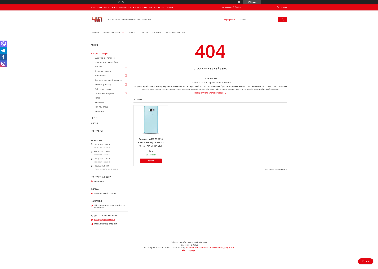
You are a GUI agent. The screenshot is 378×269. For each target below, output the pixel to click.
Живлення (99, 102)
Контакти (157, 32)
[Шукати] (282, 19)
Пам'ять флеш (101, 106)
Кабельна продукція (104, 93)
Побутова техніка (103, 89)
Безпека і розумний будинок (108, 80)
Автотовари (100, 75)
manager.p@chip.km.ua (104, 219)
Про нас (144, 32)
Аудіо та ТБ (100, 66)
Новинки (132, 32)
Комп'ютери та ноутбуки (106, 62)
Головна (95, 32)
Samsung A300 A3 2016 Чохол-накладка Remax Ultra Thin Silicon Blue (151, 142)
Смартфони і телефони (105, 57)
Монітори (99, 111)
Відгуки (94, 123)
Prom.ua (203, 242)
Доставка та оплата (175, 32)
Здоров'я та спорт (103, 71)
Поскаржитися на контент (197, 247)
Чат (368, 261)
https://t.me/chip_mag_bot (105, 224)
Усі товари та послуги (274, 169)
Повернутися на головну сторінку (210, 92)
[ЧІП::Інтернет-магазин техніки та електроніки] (97, 25)
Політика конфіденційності (222, 247)
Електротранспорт (103, 84)
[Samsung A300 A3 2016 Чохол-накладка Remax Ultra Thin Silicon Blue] (151, 120)
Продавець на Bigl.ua (189, 245)
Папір (97, 97)
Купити (151, 161)
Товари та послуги (111, 32)
